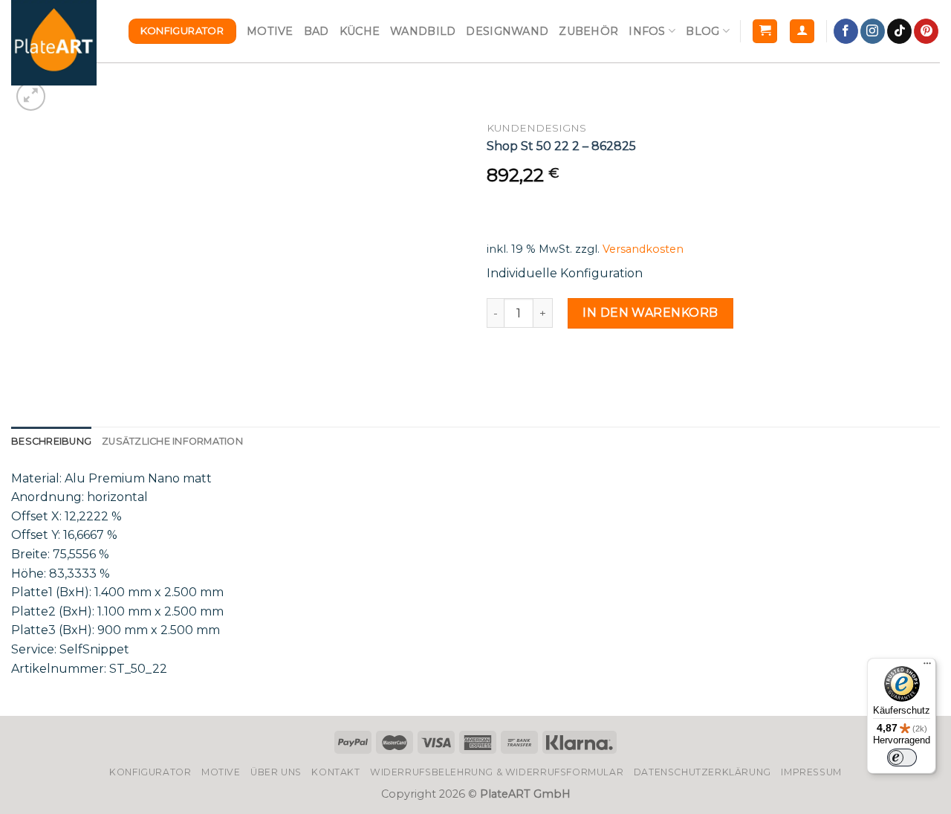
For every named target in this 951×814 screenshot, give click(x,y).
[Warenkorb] (765, 31)
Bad (316, 31)
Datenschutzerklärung (702, 772)
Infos (647, 31)
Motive (270, 31)
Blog (702, 31)
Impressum (811, 772)
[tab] (51, 441)
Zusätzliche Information (172, 441)
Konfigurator (150, 772)
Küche (360, 31)
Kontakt (335, 772)
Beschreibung (51, 441)
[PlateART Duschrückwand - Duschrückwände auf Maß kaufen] (54, 42)
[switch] (902, 757)
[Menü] (927, 667)
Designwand (507, 31)
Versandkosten (643, 249)
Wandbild (422, 31)
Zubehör (588, 31)
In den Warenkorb (650, 313)
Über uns (276, 772)
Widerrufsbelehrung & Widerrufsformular (496, 772)
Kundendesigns (536, 128)
